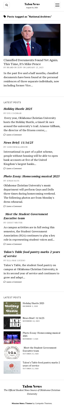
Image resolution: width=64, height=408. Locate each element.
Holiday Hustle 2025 (18, 109)
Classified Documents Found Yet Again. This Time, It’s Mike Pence (31, 62)
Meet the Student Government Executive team (26, 216)
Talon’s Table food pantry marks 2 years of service (32, 254)
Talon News (32, 4)
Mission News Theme (22, 403)
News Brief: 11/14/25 (18, 142)
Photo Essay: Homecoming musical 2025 (32, 176)
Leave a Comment (14, 134)
